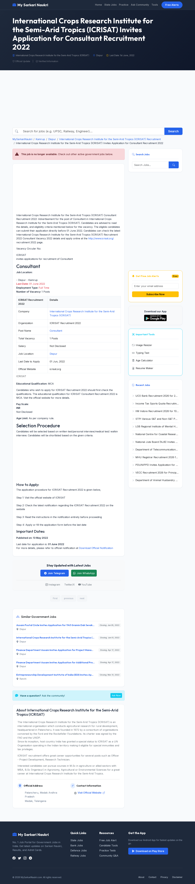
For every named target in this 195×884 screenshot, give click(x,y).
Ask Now (116, 695)
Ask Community (140, 4)
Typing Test (142, 352)
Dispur (52, 139)
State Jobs (110, 4)
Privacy (164, 877)
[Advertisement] (97, 101)
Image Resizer (144, 345)
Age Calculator (144, 360)
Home (98, 4)
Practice (123, 4)
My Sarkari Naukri (32, 5)
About (141, 877)
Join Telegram (56, 573)
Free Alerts (172, 4)
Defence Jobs (78, 850)
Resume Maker (144, 368)
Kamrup (40, 139)
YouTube (86, 584)
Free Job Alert (107, 840)
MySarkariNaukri (22, 139)
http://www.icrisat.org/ (101, 238)
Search (173, 131)
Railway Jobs (78, 855)
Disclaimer (177, 877)
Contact (152, 877)
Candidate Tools (108, 845)
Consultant (56, 330)
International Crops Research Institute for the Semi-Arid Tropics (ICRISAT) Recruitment (110, 139)
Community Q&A (108, 855)
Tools (154, 4)
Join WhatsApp (86, 573)
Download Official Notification (96, 548)
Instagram (54, 584)
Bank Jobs (76, 845)
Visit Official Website (90, 792)
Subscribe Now (155, 294)
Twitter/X (69, 584)
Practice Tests (107, 850)
